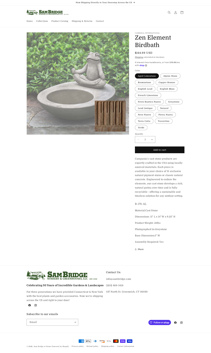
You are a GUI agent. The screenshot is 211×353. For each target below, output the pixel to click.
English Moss (167, 89)
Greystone (174, 102)
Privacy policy (78, 346)
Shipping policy (107, 346)
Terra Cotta (144, 121)
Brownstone (144, 82)
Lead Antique (145, 108)
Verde (141, 127)
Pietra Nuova (165, 115)
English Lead (145, 89)
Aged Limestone (147, 76)
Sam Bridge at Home (42, 346)
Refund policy (92, 346)
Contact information (125, 346)
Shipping (139, 57)
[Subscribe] (75, 322)
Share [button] (141, 249)
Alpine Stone (170, 76)
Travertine (164, 121)
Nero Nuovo (144, 115)
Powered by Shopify (60, 346)
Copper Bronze (167, 82)
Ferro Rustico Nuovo (149, 102)
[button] (169, 12)
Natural (164, 108)
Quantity (139, 134)
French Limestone (148, 95)
